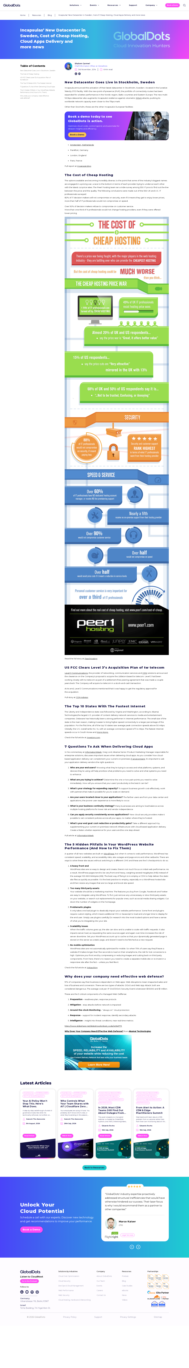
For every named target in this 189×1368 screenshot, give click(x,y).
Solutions (74, 5)
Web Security (63, 1295)
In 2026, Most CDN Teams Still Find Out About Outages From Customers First (111, 1110)
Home (22, 15)
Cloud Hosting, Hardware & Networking (74, 1300)
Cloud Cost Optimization (68, 1276)
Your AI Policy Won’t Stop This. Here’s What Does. (35, 1104)
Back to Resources (94, 1168)
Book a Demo (172, 5)
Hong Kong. (102, 732)
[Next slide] (138, 1247)
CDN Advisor (82, 697)
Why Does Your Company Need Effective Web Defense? (94, 1031)
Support (133, 5)
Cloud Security (28, 1093)
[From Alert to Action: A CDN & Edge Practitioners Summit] (151, 1149)
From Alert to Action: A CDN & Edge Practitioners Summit (150, 1110)
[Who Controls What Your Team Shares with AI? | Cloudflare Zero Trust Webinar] (75, 1149)
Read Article (29, 1136)
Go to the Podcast (29, 1281)
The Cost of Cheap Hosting (29, 74)
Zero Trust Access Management (34, 1096)
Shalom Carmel (82, 63)
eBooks (125, 1290)
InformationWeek (93, 752)
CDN (144, 673)
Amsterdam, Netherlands (82, 145)
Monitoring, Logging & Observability (111, 1099)
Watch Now (67, 1136)
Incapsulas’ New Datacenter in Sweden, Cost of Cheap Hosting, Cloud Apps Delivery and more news (102, 15)
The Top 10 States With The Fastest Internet (35, 83)
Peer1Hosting (91, 658)
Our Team (101, 1281)
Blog (50, 15)
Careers (100, 1290)
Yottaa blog (92, 967)
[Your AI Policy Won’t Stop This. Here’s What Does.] (38, 1149)
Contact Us (101, 1295)
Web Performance (105, 1102)
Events (93, 5)
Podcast (125, 1276)
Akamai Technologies (140, 1031)
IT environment (138, 759)
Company (150, 5)
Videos (124, 1300)
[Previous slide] (132, 1247)
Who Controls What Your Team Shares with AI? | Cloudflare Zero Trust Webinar (74, 1104)
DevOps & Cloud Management (108, 1096)
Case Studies (127, 1286)
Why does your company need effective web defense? (34, 97)
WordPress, (109, 854)
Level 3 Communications (76, 673)
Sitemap (158, 1317)
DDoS (139, 98)
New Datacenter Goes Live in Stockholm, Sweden (37, 71)
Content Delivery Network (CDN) (109, 1093)
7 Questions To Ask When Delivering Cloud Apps (37, 87)
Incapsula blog (84, 166)
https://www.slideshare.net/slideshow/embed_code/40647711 (93, 1026)
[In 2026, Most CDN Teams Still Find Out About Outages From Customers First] (113, 1149)
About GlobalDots (104, 1276)
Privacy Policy (70, 1317)
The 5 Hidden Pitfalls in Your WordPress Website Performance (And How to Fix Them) (37, 91)
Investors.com (93, 737)
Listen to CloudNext (31, 1276)
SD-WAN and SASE (42, 1093)
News (124, 1295)
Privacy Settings (128, 1317)
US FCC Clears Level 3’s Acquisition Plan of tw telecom (35, 79)
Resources (113, 5)
